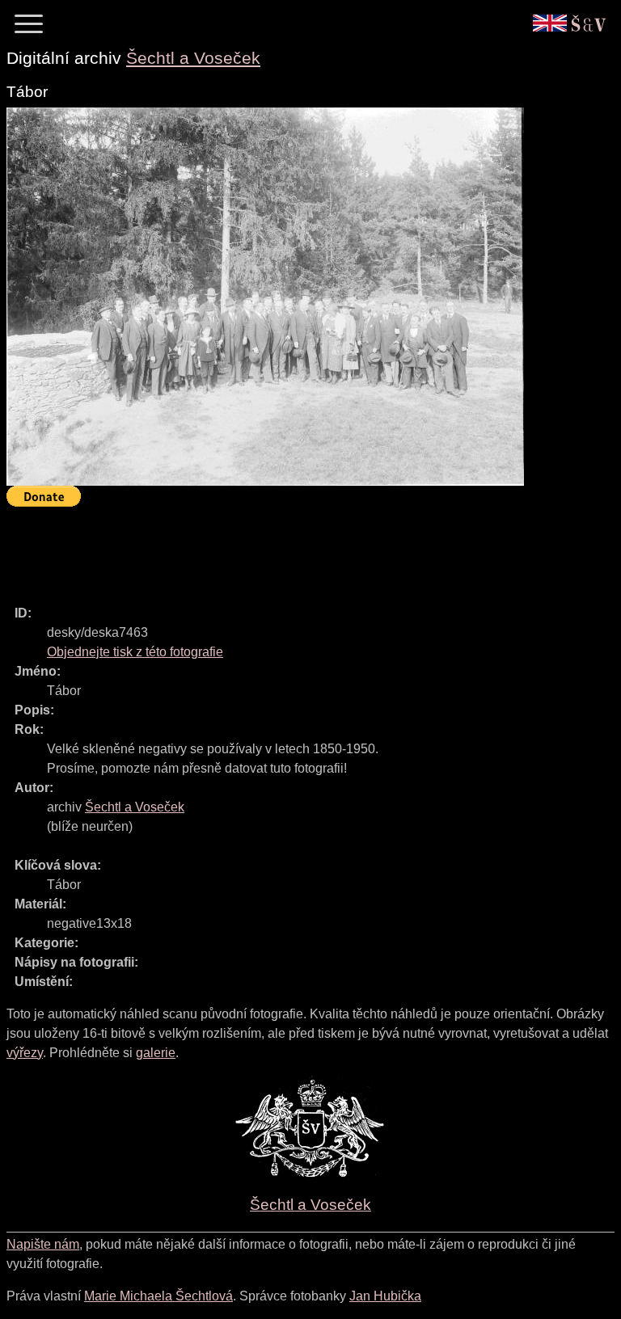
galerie (155, 1053)
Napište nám (42, 1244)
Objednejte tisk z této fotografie (135, 652)
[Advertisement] (300, 548)
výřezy (24, 1053)
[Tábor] (265, 296)
